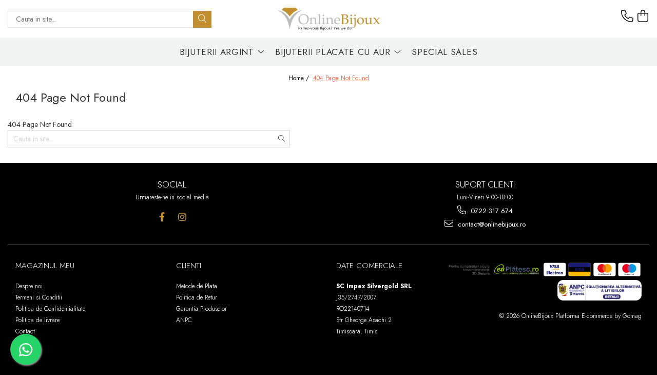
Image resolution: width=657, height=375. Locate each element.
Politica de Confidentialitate (50, 308)
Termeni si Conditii (38, 297)
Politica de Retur (196, 297)
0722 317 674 (491, 211)
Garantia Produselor (201, 308)
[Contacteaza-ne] (627, 16)
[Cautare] (202, 19)
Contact (25, 331)
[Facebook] (162, 217)
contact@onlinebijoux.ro (491, 224)
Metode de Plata (196, 286)
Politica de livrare (37, 320)
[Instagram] (182, 217)
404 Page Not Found (341, 78)
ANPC (184, 320)
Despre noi (29, 286)
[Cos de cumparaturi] (643, 16)
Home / (299, 78)
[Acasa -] (328, 19)
